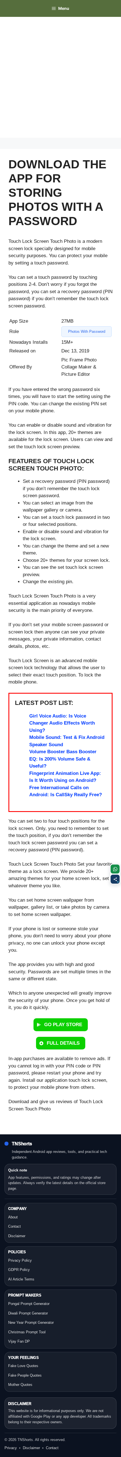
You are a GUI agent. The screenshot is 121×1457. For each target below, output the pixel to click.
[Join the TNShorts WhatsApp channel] (115, 869)
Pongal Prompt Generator (29, 1304)
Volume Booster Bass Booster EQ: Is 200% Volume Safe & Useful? (63, 759)
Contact (14, 1226)
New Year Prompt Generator (31, 1322)
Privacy (11, 1448)
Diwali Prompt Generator (28, 1313)
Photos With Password (86, 331)
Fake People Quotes (25, 1375)
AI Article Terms (21, 1279)
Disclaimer (16, 1236)
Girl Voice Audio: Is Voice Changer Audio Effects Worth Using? (62, 723)
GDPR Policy (19, 1270)
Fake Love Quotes (23, 1366)
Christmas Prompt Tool (27, 1332)
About (13, 1217)
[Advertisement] (60, 77)
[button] (60, 1024)
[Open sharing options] (115, 879)
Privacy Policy (20, 1260)
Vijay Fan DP (19, 1341)
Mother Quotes (20, 1385)
